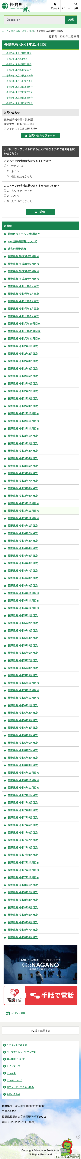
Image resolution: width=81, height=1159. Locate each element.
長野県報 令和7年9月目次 (23, 854)
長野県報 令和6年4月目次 (23, 727)
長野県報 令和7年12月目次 (23, 877)
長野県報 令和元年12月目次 (24, 338)
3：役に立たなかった (19, 176)
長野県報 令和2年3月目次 (23, 361)
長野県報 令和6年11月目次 (23, 780)
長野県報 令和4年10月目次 (23, 593)
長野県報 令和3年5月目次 (23, 465)
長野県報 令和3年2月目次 (23, 443)
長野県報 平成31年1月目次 (23, 256)
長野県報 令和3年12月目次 (23, 518)
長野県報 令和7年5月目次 (23, 825)
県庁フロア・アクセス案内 (20, 1087)
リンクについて (14, 1080)
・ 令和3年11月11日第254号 (17, 75)
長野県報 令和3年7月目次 (23, 480)
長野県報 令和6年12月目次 (23, 787)
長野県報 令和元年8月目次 (23, 308)
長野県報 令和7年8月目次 (23, 847)
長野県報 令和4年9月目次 (23, 585)
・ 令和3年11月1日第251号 (16, 53)
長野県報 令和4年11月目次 (23, 600)
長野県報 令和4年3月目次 (23, 540)
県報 (31, 31)
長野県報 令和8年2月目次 (23, 892)
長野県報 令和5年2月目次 (23, 622)
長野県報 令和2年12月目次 (23, 428)
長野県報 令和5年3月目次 (23, 630)
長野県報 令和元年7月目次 (23, 301)
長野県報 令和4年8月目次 (23, 578)
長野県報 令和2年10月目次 (23, 413)
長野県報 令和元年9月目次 (23, 316)
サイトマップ (13, 1066)
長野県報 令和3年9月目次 (23, 495)
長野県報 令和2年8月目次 (23, 398)
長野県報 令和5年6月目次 (23, 652)
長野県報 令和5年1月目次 (23, 615)
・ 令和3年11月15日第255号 (17, 81)
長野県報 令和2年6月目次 (23, 383)
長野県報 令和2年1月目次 (23, 346)
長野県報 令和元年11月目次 (24, 331)
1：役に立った (15, 165)
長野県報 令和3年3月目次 (23, 450)
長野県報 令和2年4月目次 (23, 368)
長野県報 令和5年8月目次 (23, 667)
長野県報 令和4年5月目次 (23, 555)
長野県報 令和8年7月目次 (23, 929)
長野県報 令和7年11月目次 (23, 870)
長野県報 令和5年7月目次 (23, 660)
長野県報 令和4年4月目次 (23, 548)
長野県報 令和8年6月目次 (23, 922)
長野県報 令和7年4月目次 (23, 817)
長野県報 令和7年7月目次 (23, 839)
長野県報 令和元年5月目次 (23, 286)
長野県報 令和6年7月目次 (23, 750)
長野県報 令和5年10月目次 (23, 682)
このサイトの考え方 (17, 1045)
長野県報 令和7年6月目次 (23, 832)
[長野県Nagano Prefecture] (12, 5)
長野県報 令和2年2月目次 (23, 353)
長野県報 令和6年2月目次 (23, 712)
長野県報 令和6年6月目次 (23, 742)
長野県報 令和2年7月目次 (23, 391)
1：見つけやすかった (19, 190)
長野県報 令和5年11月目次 (23, 690)
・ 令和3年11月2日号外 (15, 59)
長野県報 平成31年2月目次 (23, 263)
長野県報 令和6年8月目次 (23, 757)
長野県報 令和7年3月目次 (23, 810)
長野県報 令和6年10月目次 (23, 772)
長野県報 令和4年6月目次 (23, 563)
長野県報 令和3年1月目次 (23, 435)
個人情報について (16, 1059)
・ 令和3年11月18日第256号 (17, 86)
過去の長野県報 (17, 248)
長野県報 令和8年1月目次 (23, 884)
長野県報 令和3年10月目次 (23, 503)
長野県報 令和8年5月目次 (23, 914)
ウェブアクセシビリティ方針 (21, 1052)
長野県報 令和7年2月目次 (23, 802)
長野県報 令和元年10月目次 (24, 323)
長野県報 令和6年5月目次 (23, 735)
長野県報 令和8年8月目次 (23, 937)
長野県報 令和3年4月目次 (23, 458)
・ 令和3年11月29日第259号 (17, 103)
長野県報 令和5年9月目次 (23, 675)
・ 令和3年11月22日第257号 (17, 92)
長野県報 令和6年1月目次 (23, 705)
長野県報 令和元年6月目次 (23, 293)
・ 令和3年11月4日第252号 (16, 64)
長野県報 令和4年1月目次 (23, 525)
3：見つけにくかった (19, 201)
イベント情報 (18, 1013)
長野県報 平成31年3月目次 (23, 271)
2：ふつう (13, 171)
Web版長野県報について (22, 241)
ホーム (5, 31)
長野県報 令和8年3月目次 (23, 899)
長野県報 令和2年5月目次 (23, 375)
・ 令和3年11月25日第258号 (17, 97)
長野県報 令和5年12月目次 (23, 697)
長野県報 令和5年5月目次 (23, 645)
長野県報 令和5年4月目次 (23, 637)
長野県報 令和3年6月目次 (23, 473)
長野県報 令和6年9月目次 (23, 765)
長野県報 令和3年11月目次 (23, 510)
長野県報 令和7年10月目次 (23, 862)
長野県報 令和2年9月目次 (23, 406)
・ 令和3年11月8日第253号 (16, 70)
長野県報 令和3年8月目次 (23, 488)
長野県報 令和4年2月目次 (23, 533)
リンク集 (11, 1073)
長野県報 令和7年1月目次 (23, 795)
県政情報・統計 (19, 31)
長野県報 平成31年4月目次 (23, 278)
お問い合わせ (13, 1094)
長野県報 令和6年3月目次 (23, 720)
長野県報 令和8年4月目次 (23, 907)
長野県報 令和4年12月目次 (23, 608)
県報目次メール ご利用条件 (24, 233)
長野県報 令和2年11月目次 (23, 420)
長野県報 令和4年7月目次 (23, 570)
